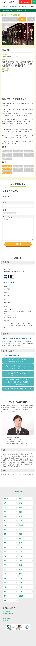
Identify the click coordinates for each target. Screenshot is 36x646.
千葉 (20, 520)
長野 (20, 538)
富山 (20, 529)
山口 (5, 574)
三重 (20, 547)
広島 (20, 569)
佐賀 (5, 587)
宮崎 (5, 596)
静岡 (20, 543)
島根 (20, 565)
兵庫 (20, 556)
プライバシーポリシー (7, 611)
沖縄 (5, 600)
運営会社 (4, 616)
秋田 (5, 507)
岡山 (5, 569)
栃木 (5, 516)
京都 (20, 551)
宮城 (20, 503)
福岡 (20, 582)
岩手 (5, 503)
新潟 (5, 529)
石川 (5, 534)
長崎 (20, 587)
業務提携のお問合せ (7, 618)
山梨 (5, 538)
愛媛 (20, 578)
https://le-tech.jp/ (9, 282)
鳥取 (5, 565)
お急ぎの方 (27, 2)
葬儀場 (32, 6)
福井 (20, 534)
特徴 (5, 6)
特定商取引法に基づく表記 (8, 613)
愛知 (5, 547)
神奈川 (21, 525)
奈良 (5, 560)
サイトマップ (5, 620)
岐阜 (5, 543)
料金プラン (14, 6)
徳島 (20, 574)
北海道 (6, 498)
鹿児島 (21, 596)
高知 (5, 582)
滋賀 (5, 551)
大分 (20, 591)
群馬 (20, 516)
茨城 (20, 512)
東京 (5, 525)
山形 (20, 507)
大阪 (5, 556)
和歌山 (21, 560)
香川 (5, 578)
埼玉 (5, 520)
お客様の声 (23, 6)
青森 (20, 498)
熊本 (5, 591)
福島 (5, 512)
